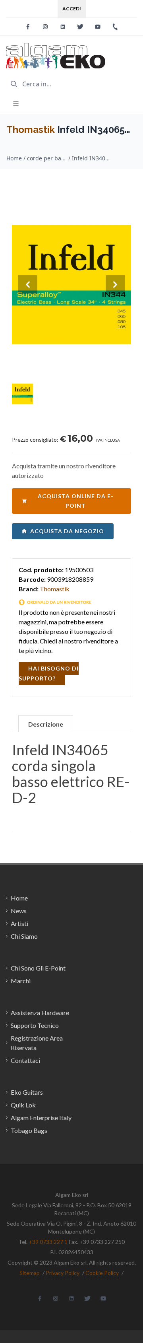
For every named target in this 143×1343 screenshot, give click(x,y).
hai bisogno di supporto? (49, 673)
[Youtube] (97, 26)
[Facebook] (28, 26)
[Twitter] (80, 26)
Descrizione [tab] (45, 724)
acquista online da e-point (76, 501)
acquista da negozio (67, 531)
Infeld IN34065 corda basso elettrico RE (92, 158)
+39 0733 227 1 (48, 1241)
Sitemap (29, 1272)
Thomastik (30, 129)
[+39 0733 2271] (115, 26)
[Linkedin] (63, 26)
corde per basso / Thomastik (47, 158)
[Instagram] (45, 26)
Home (14, 158)
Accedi (71, 9)
